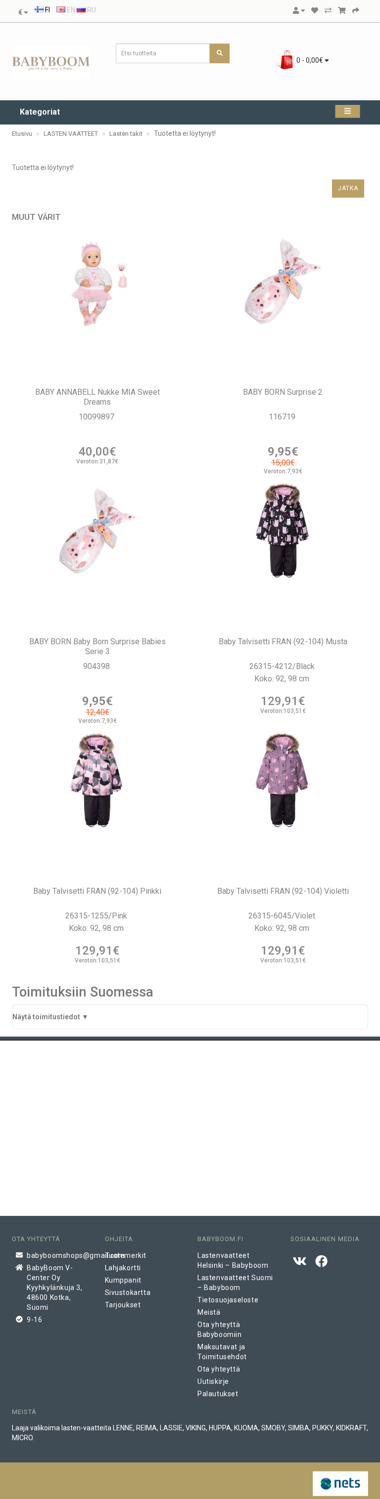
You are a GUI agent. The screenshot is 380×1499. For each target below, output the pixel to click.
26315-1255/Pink (97, 915)
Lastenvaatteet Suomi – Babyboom (235, 1282)
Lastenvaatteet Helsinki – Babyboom (232, 1260)
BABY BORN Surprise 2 (283, 392)
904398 (97, 666)
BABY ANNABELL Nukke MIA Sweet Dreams (97, 397)
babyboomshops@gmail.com (58, 1255)
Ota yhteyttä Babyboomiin (219, 1329)
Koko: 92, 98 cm (282, 678)
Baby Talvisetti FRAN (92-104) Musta (283, 641)
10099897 (97, 416)
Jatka (348, 188)
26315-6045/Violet (282, 915)
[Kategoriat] (347, 111)
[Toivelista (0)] (314, 10)
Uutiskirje (213, 1381)
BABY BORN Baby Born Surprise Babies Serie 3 (97, 646)
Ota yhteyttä (218, 1369)
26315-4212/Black (283, 666)
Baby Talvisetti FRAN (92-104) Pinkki (97, 891)
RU (91, 10)
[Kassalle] (355, 10)
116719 (283, 416)
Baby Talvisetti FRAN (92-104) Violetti (283, 891)
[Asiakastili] (299, 10)
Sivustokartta (128, 1292)
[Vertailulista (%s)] (328, 10)
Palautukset (217, 1394)
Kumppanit (123, 1280)
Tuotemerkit (126, 1255)
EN (70, 10)
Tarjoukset (123, 1305)
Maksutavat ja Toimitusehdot (222, 1352)
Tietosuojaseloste (227, 1300)
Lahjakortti (123, 1268)
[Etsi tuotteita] (220, 53)
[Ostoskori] (342, 10)
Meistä (209, 1312)
